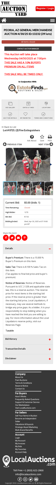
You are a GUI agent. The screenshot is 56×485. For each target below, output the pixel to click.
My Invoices (20, 443)
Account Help (21, 452)
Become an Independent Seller (25, 420)
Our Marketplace (22, 405)
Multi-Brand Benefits (24, 430)
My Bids (18, 446)
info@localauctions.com (28, 474)
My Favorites (20, 449)
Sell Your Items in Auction (26, 416)
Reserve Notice (21, 386)
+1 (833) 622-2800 (33, 470)
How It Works (20, 396)
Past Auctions (21, 380)
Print (50, 140)
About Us (19, 377)
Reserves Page (13, 324)
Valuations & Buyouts (24, 424)
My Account (20, 441)
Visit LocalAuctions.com (25, 408)
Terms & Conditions (23, 383)
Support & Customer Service (27, 402)
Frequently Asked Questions (27, 399)
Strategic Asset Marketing (26, 427)
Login (17, 438)
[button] (28, 164)
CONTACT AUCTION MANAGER (28, 49)
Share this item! (10, 233)
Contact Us (20, 389)
